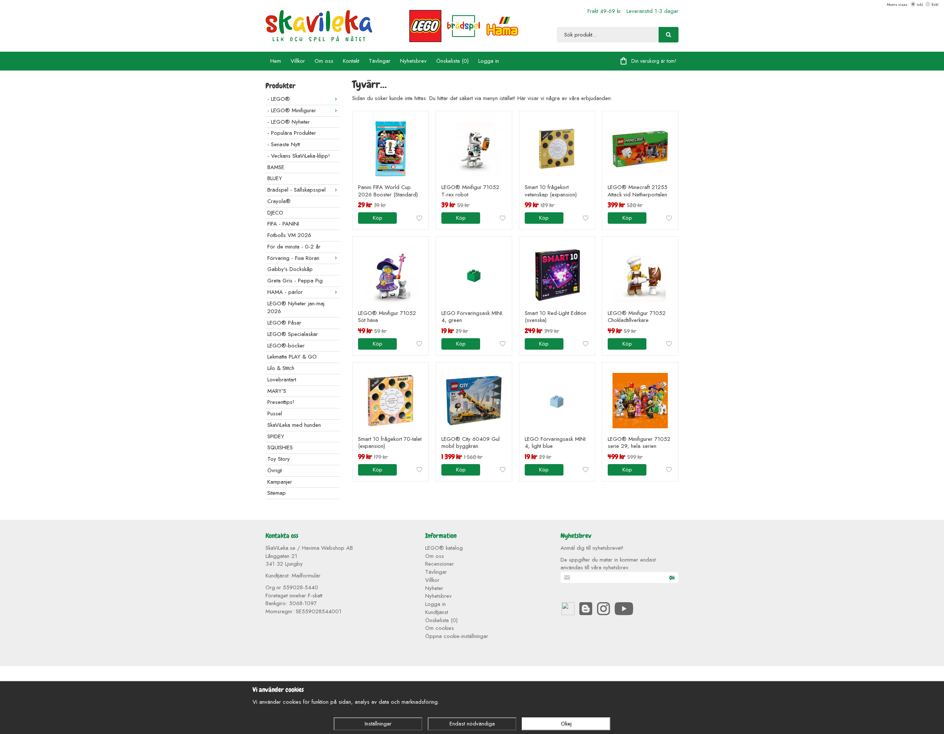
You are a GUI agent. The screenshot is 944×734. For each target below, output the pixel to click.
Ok (672, 578)
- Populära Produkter (291, 133)
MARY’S (276, 391)
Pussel (274, 413)
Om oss (324, 61)
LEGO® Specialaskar (292, 334)
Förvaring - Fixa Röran (293, 258)
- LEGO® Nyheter (288, 122)
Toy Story (278, 459)
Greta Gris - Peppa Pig (295, 281)
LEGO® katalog (444, 548)
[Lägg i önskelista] (419, 218)
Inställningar (378, 724)
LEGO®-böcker (286, 346)
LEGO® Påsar (284, 323)
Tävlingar (380, 61)
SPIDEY (275, 436)
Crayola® (279, 201)
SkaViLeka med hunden (294, 425)
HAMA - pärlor (285, 292)
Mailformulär (306, 576)
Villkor (298, 61)
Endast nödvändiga (472, 724)
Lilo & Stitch (280, 368)
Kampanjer (279, 482)
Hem (275, 61)
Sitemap (276, 493)
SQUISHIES (280, 447)
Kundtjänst (436, 612)
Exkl (934, 4)
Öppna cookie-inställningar (456, 636)
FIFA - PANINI (283, 224)
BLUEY (274, 178)
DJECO (275, 213)
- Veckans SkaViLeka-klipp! (298, 156)
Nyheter (434, 588)
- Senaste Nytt (283, 144)
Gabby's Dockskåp (290, 269)
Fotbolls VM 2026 (289, 235)
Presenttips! (280, 402)
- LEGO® (278, 99)
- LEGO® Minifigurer (291, 110)
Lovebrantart (281, 379)
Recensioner (439, 564)
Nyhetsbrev (413, 61)
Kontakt (351, 61)
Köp (377, 218)
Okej (566, 724)
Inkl (920, 4)
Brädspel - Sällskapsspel (296, 190)
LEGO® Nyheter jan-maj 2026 (295, 307)
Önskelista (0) (452, 61)
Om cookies (439, 628)
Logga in (488, 61)
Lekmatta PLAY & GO (292, 357)
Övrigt (274, 470)
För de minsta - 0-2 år (293, 247)
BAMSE (275, 167)
